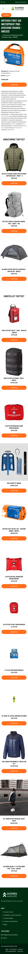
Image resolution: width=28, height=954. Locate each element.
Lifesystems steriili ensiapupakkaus (14, 624)
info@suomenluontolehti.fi (20, 2)
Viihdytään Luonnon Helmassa (12, 915)
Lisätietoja (14, 84)
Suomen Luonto (8, 912)
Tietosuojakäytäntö (10, 951)
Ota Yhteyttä (13, 949)
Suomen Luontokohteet (10, 921)
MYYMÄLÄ (6, 15)
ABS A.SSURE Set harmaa (14, 483)
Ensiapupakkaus (5, 73)
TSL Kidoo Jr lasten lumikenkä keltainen (14, 716)
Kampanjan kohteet (13, 71)
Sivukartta (20, 951)
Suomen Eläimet (8, 918)
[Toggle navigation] (3, 8)
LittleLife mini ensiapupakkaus (14, 670)
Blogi (5, 924)
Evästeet (20, 949)
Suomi (4, 2)
